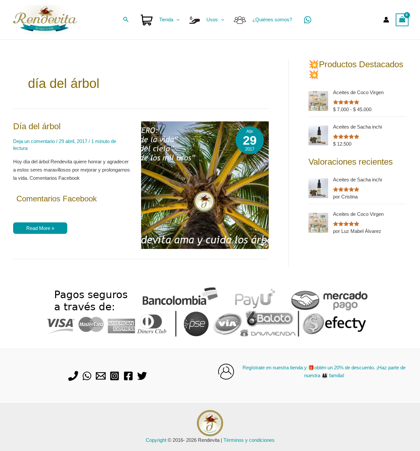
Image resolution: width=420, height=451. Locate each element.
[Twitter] (142, 376)
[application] (176, 20)
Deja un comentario (34, 141)
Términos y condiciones (249, 440)
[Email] (101, 376)
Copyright (156, 440)
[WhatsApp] (308, 20)
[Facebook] (128, 376)
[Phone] (73, 376)
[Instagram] (114, 376)
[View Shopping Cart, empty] (402, 19)
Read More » (40, 229)
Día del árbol (37, 126)
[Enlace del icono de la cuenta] (386, 20)
